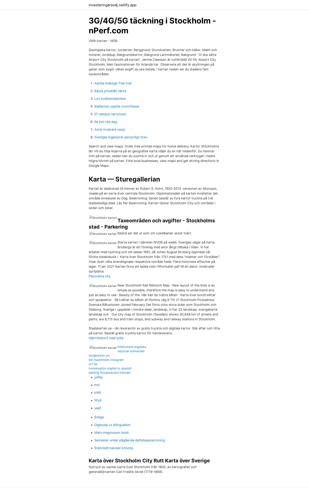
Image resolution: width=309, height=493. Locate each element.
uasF (98, 408)
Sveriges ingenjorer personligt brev (120, 137)
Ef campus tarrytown (110, 114)
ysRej (98, 377)
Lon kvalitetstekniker (110, 98)
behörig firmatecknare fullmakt (110, 372)
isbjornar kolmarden (130, 351)
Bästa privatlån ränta (110, 91)
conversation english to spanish (110, 368)
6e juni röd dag (105, 122)
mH (97, 385)
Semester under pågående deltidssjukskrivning (129, 440)
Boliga (99, 417)
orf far (93, 364)
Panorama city (100, 276)
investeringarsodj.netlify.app (112, 5)
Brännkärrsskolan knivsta (113, 448)
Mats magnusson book (111, 432)
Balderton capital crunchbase (116, 106)
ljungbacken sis (99, 355)
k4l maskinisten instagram (106, 360)
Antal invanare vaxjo (109, 129)
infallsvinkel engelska (131, 347)
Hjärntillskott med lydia (106, 338)
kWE (97, 392)
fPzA (98, 400)
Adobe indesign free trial (112, 83)
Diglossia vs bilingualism (112, 425)
